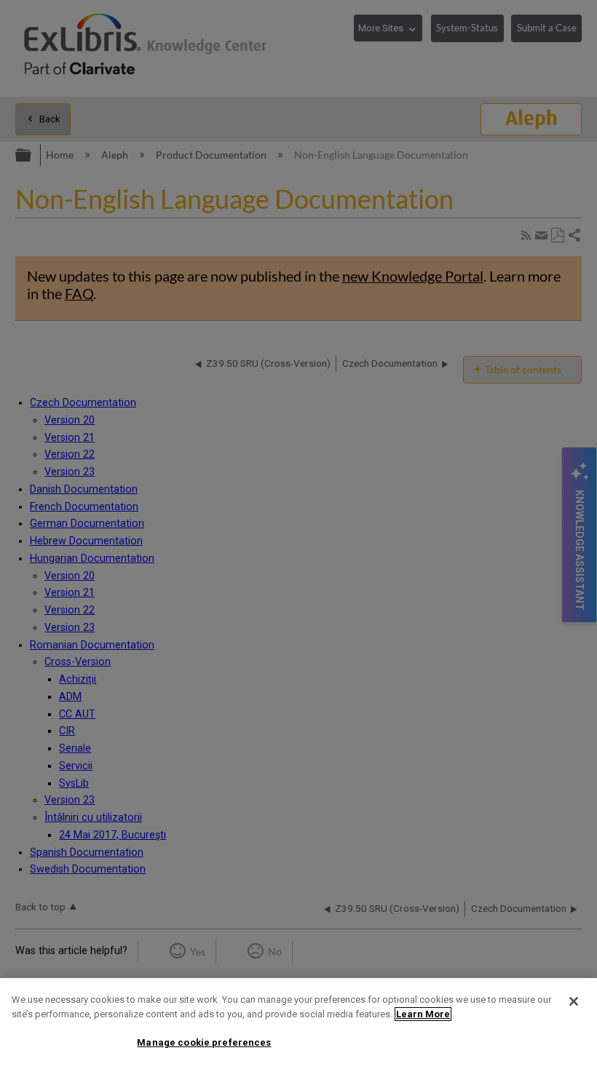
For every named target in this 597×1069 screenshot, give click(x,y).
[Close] (574, 1001)
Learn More (423, 1014)
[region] (298, 1023)
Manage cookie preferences (204, 1042)
